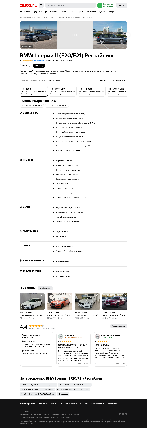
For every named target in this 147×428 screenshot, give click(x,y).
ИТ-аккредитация (75, 414)
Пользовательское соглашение (30, 414)
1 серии (51, 17)
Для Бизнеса (42, 404)
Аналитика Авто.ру (98, 404)
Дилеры (111, 12)
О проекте (84, 404)
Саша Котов (112, 404)
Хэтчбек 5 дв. (77, 17)
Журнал (102, 12)
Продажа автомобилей (26, 17)
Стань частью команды (68, 404)
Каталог (62, 12)
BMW (45, 17)
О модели (24, 80)
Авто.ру (28, 5)
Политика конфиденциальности (55, 414)
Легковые (27, 12)
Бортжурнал (91, 12)
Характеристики (38, 80)
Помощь (54, 404)
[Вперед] (128, 35)
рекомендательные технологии (61, 417)
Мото (40, 12)
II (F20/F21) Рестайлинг (63, 17)
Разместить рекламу (27, 404)
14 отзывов (39, 61)
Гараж (80, 12)
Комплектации (54, 80)
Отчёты (72, 12)
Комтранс (53, 12)
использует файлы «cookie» (40, 420)
